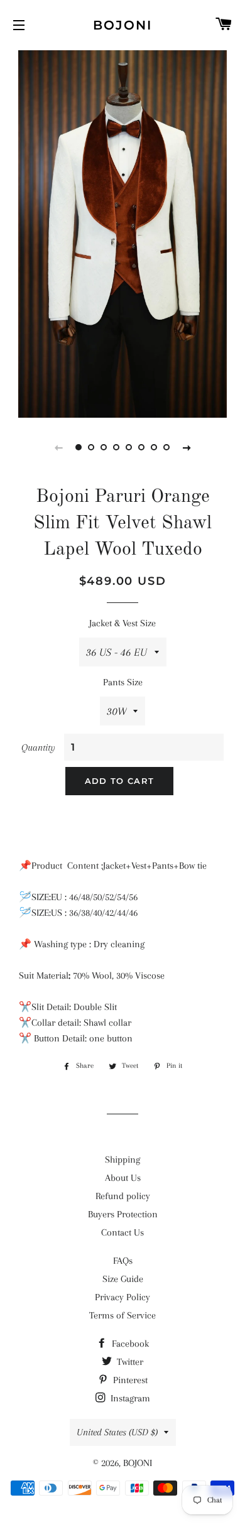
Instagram (129, 1398)
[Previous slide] (58, 447)
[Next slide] (186, 447)
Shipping (122, 1159)
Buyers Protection (123, 1214)
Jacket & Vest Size (122, 623)
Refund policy (122, 1196)
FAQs (123, 1260)
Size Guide (122, 1279)
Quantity (38, 747)
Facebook (129, 1343)
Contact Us (122, 1232)
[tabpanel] (122, 232)
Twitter (128, 1361)
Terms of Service (122, 1315)
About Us (123, 1177)
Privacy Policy (122, 1297)
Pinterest (129, 1380)
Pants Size (123, 682)
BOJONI (122, 25)
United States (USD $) (117, 1432)
